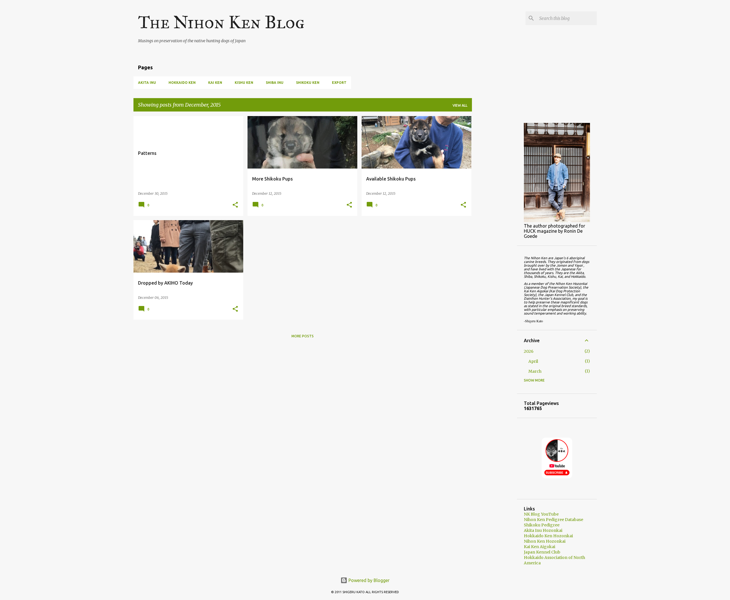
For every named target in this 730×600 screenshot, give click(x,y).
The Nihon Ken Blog (221, 22)
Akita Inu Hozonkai (543, 530)
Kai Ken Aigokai (539, 546)
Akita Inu (147, 82)
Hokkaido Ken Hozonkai (548, 535)
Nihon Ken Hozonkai (544, 541)
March (535, 371)
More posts (302, 336)
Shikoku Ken (307, 82)
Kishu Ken (244, 82)
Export (339, 82)
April (533, 361)
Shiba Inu (274, 82)
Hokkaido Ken (182, 82)
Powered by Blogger (368, 580)
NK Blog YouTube (541, 514)
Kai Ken (215, 82)
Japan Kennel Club (542, 552)
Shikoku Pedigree (541, 525)
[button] (235, 205)
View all (460, 105)
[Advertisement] (494, 201)
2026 (529, 351)
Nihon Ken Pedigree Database (553, 519)
